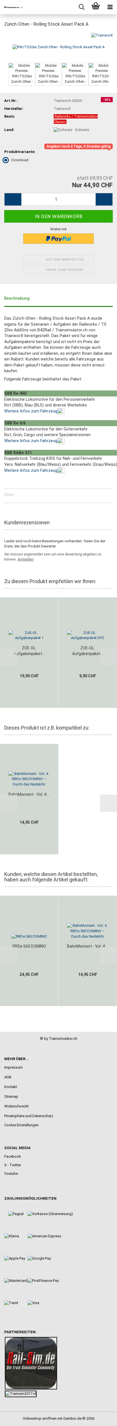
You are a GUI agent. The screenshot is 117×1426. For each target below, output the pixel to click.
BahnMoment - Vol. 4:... (29, 794)
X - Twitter (12, 1165)
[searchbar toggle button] (81, 7)
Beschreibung (17, 298)
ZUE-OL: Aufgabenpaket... (29, 651)
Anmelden (26, 559)
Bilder (9, 494)
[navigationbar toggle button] (110, 7)
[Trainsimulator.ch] (11, 7)
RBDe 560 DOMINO (29, 946)
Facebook (12, 1156)
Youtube (11, 1173)
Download (19, 160)
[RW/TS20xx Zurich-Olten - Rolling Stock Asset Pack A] (58, 47)
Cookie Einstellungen (21, 1125)
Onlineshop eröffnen (40, 1418)
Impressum (13, 1067)
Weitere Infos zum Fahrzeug (30, 411)
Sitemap (11, 1096)
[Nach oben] (101, 1417)
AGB (7, 1077)
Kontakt (10, 1087)
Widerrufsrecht (16, 1106)
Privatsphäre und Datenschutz (28, 1116)
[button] (12, 199)
